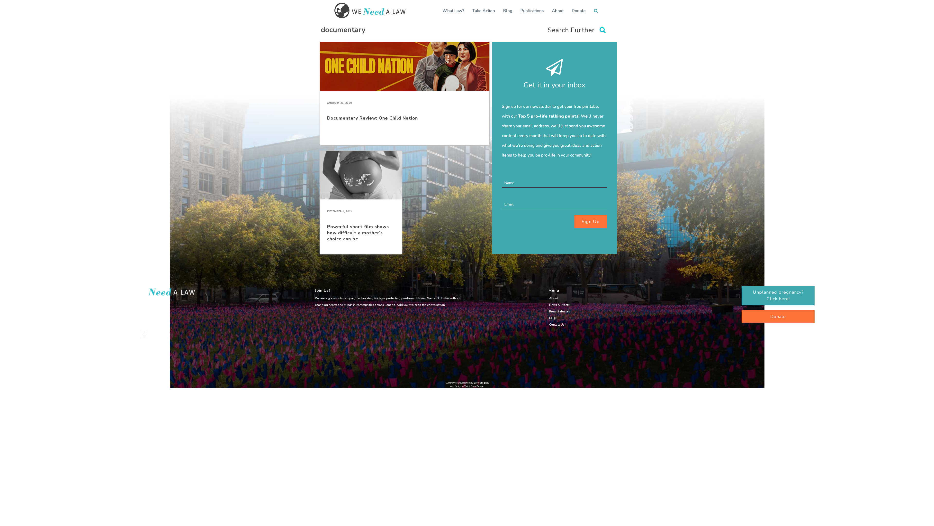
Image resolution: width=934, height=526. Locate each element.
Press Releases (559, 311)
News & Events (559, 305)
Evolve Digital (481, 382)
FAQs (553, 318)
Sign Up (591, 222)
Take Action (483, 11)
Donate (579, 11)
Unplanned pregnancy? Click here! (778, 295)
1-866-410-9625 (151, 315)
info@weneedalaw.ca (155, 305)
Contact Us (556, 325)
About (558, 11)
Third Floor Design (474, 386)
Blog (507, 11)
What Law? (453, 11)
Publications (532, 11)
